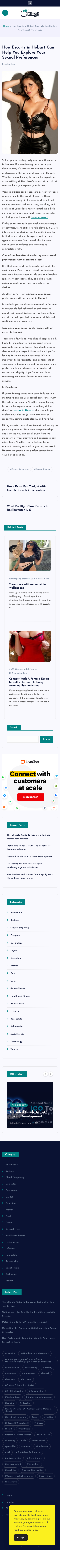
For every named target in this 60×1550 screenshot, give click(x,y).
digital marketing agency (40, 1397)
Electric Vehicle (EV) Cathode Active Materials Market (28, 1410)
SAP (8, 1452)
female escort (39, 217)
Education (15, 958)
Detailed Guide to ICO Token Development (29, 857)
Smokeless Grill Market (29, 1452)
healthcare (25, 1429)
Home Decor (16, 1004)
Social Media (17, 1034)
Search (14, 728)
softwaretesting (13, 1458)
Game (13, 981)
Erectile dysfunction (16, 1417)
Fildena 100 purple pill (17, 1423)
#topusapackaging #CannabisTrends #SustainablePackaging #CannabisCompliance (28, 1360)
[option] (30, 1105)
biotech (46, 1373)
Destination (16, 943)
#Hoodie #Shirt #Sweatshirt (35, 1353)
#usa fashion (12, 1368)
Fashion (14, 966)
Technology (16, 1042)
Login (9, 1495)
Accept (21, 1537)
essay (35, 1417)
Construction (37, 1391)
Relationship (8, 64)
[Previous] (45, 1074)
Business (14, 920)
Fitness (39, 1423)
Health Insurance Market (18, 1435)
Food (13, 973)
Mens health (39, 1441)
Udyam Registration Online (20, 1476)
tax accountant (13, 1464)
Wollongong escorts (19, 579)
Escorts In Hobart (20, 469)
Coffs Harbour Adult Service (23, 669)
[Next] (50, 1074)
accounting (31, 1368)
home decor (43, 1435)
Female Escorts (42, 469)
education (26, 1403)
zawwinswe (11, 1482)
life (24, 1441)
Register (10, 1502)
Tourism (14, 1049)
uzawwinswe (46, 1476)
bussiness (26, 1379)
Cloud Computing (19, 928)
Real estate (16, 1019)
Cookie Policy (31, 1530)
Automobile (16, 913)
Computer (15, 935)
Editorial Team (17, 1123)
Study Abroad (35, 1458)
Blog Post (11, 1508)
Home (6, 26)
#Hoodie (10, 1353)
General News (17, 988)
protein (26, 1446)
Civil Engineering (14, 1391)
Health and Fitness (20, 996)
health (9, 1429)
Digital (14, 950)
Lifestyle (14, 1011)
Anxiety (48, 1368)
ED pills (10, 1403)
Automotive (29, 1373)
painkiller (11, 1446)
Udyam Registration (33, 1470)
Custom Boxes (13, 1397)
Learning (10, 1441)
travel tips (11, 1470)
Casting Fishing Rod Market (20, 1385)
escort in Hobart (24, 410)
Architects (11, 1373)
